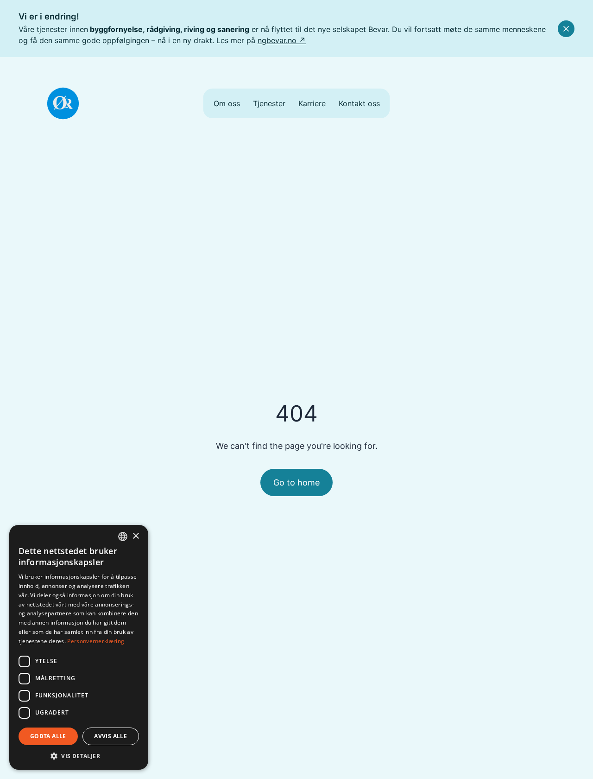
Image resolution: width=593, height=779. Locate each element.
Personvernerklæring (95, 641)
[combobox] (122, 536)
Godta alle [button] (48, 736)
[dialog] (78, 647)
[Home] (63, 103)
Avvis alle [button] (110, 736)
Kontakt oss (359, 103)
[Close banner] (566, 28)
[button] (79, 755)
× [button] (135, 536)
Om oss (227, 103)
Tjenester (269, 103)
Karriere (312, 103)
